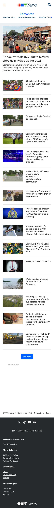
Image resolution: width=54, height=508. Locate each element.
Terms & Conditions (11, 458)
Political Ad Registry (11, 461)
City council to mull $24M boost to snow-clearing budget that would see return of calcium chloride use (38, 339)
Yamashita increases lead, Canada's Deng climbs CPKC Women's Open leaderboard (37, 138)
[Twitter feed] (19, 422)
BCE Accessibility (10, 444)
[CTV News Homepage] (27, 5)
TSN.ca (6, 478)
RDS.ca (6, 494)
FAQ (30, 413)
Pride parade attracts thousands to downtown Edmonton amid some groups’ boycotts (38, 103)
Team (48, 413)
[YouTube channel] (29, 422)
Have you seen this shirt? (38, 261)
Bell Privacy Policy (10, 455)
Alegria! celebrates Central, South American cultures (38, 84)
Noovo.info (7, 488)
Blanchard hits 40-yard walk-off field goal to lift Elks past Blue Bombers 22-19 (38, 248)
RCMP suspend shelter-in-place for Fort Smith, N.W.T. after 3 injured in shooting (37, 213)
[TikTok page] (24, 422)
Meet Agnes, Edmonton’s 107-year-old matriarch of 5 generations (38, 194)
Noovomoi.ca (8, 491)
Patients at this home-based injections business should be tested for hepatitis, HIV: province (38, 319)
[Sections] (4, 5)
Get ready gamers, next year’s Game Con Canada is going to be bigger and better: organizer (37, 156)
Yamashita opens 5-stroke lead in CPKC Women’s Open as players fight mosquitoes (38, 230)
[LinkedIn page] (34, 422)
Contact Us (22, 413)
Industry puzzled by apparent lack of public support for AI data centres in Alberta (37, 300)
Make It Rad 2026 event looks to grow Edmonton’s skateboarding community (37, 176)
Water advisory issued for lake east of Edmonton (37, 282)
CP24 (5, 472)
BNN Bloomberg (9, 475)
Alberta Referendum (27, 17)
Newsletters (39, 413)
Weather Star (9, 17)
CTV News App (9, 413)
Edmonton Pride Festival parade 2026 (38, 117)
